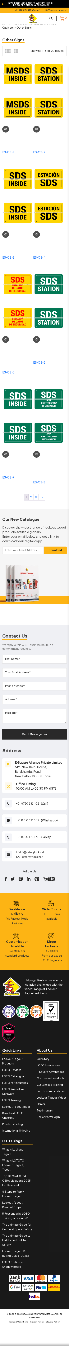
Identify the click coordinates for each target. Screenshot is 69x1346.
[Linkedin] (29, 878)
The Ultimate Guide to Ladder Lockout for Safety (16, 1240)
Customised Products (50, 1078)
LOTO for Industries (15, 1083)
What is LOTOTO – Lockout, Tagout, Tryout (14, 1165)
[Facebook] (6, 878)
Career (41, 1104)
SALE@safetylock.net (29, 857)
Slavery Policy (53, 1322)
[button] (31, 4)
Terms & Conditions (18, 1322)
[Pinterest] (36, 878)
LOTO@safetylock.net (56, 10)
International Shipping (16, 1131)
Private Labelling (12, 1124)
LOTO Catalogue (13, 1076)
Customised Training (50, 1085)
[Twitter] (13, 878)
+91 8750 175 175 (23, 10)
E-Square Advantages (50, 1072)
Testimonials (45, 1110)
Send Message (32, 734)
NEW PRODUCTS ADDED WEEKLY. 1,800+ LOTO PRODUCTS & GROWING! (27, 4)
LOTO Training (11, 1100)
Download (55, 550)
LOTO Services (11, 1070)
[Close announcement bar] (63, 3)
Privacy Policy (37, 1322)
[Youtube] (49, 878)
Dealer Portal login (48, 1117)
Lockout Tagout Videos (52, 1098)
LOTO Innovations (48, 1065)
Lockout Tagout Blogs (16, 1107)
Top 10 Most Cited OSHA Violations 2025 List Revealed (16, 1181)
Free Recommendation (51, 1091)
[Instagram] (21, 878)
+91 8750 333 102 (27, 803)
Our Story (43, 1059)
